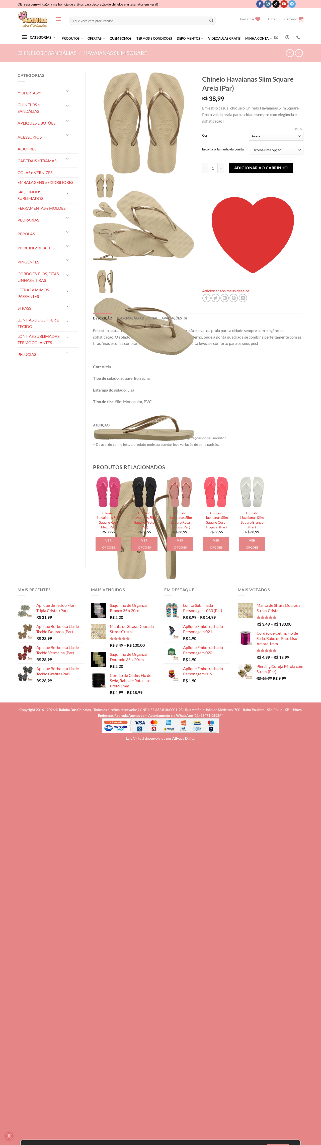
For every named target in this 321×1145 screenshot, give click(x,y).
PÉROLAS (26, 233)
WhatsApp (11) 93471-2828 (198, 715)
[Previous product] (299, 53)
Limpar (298, 128)
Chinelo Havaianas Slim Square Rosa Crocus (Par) (180, 520)
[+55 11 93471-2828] (298, 37)
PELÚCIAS (27, 354)
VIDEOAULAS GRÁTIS (224, 38)
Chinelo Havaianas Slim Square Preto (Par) (144, 520)
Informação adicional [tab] (137, 318)
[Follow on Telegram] (292, 4)
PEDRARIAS (28, 219)
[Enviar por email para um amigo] (224, 298)
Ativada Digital (183, 738)
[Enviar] (211, 21)
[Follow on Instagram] (268, 4)
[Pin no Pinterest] (233, 298)
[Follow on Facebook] (260, 4)
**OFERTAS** (29, 92)
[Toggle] (67, 91)
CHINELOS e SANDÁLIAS (47, 53)
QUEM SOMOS (120, 38)
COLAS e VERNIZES (35, 172)
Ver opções (108, 544)
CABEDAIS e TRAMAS (37, 160)
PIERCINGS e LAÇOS (36, 247)
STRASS (24, 308)
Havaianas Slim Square (115, 53)
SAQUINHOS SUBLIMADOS (30, 195)
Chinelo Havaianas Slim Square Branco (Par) (252, 520)
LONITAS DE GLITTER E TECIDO (38, 323)
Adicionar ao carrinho (261, 167)
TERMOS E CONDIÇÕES (154, 38)
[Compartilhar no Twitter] (215, 298)
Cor (204, 135)
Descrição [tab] (102, 318)
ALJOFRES (27, 148)
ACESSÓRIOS (30, 137)
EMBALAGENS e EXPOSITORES (45, 182)
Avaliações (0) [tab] (174, 318)
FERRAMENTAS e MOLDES (41, 208)
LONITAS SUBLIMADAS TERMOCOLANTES (38, 339)
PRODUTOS (70, 38)
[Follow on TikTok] (276, 4)
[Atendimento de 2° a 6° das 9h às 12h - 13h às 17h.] (288, 37)
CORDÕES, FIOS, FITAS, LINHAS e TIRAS (38, 277)
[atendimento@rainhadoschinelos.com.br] (277, 37)
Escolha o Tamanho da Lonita (223, 149)
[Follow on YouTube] (284, 4)
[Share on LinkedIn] (243, 298)
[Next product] (290, 53)
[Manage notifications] (9, 1136)
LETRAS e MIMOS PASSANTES (33, 293)
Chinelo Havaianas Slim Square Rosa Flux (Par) (108, 520)
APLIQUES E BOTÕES (36, 123)
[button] (58, 19)
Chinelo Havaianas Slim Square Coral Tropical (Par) (216, 520)
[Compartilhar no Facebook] (206, 298)
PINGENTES (28, 261)
